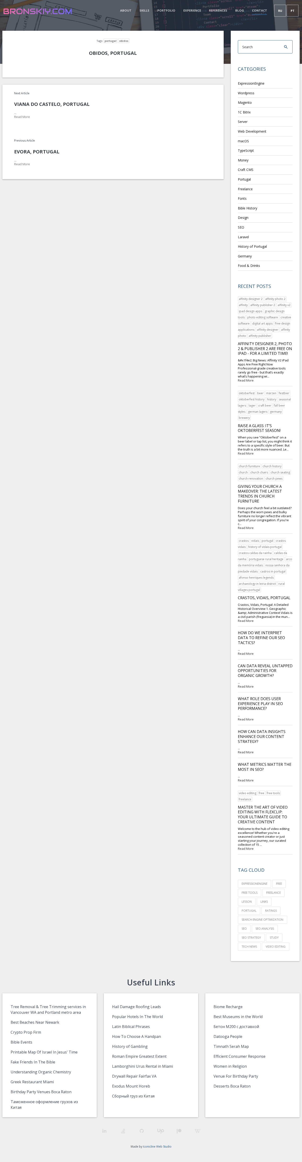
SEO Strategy (251, 938)
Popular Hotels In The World (137, 1016)
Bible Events (21, 1042)
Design (243, 217)
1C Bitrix (244, 112)
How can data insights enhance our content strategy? (261, 736)
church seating (280, 472)
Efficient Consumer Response (239, 1056)
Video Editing (247, 793)
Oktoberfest (247, 393)
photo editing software (262, 317)
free (261, 793)
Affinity (243, 305)
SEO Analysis (265, 929)
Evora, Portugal (36, 151)
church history (272, 466)
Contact (259, 10)
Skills (144, 10)
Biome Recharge (228, 1006)
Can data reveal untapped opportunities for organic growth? (265, 670)
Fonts (242, 198)
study (274, 938)
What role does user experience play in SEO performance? (260, 703)
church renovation (251, 479)
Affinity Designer (267, 330)
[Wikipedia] (197, 1131)
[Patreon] (179, 1131)
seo (244, 929)
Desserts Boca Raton (232, 1086)
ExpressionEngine (251, 83)
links (264, 902)
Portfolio (166, 10)
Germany (245, 256)
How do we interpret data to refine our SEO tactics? (261, 637)
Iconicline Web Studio (157, 1147)
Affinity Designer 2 (251, 299)
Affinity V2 (284, 305)
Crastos (244, 541)
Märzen (271, 393)
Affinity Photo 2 (275, 299)
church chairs (259, 472)
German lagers (257, 412)
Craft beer (264, 405)
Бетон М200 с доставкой (236, 1026)
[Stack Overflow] (123, 1131)
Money (243, 160)
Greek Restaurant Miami (32, 1081)
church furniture (249, 466)
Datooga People (228, 1036)
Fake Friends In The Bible (33, 1062)
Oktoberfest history (251, 399)
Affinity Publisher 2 (262, 305)
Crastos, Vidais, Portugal (264, 597)
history (271, 399)
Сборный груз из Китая (133, 1096)
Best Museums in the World (238, 1016)
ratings (271, 911)
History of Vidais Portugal (265, 547)
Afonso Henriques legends (256, 578)
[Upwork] (160, 1131)
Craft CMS (245, 169)
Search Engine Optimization (262, 920)
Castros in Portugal (272, 571)
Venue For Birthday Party (236, 1076)
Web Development (252, 131)
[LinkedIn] (104, 1131)
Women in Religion (230, 1066)
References (218, 10)
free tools (273, 793)
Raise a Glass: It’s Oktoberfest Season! (259, 428)
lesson (247, 902)
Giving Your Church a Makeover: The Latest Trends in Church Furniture (260, 494)
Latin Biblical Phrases (131, 1026)
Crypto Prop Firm (26, 1032)
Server (242, 121)
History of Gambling (130, 1046)
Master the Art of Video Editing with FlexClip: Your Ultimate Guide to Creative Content (263, 814)
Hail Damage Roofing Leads (136, 1006)
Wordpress (246, 93)
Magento (245, 102)
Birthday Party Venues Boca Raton (41, 1091)
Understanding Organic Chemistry (41, 1072)
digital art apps (262, 323)
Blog (239, 10)
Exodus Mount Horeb (131, 1086)
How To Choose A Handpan (136, 1036)
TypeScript (246, 150)
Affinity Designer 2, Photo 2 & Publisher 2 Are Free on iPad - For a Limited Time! (265, 348)
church (243, 472)
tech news (249, 947)
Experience (192, 10)
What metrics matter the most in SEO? (264, 767)
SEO (241, 227)
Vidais (255, 541)
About (125, 10)
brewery (244, 418)
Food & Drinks (249, 265)
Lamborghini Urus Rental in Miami (142, 1066)
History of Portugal (252, 246)
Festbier (284, 393)
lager (252, 405)
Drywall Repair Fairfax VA (134, 1076)
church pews (274, 479)
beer (260, 393)
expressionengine (254, 884)
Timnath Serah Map (231, 1046)
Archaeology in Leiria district (257, 584)
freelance (245, 799)
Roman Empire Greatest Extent (139, 1056)
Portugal (111, 41)
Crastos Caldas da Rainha (255, 553)
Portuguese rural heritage (266, 559)
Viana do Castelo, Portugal (52, 104)
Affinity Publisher (260, 336)
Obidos (123, 41)
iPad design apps (250, 311)
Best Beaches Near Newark (35, 1022)
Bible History (247, 208)
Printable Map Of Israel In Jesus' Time (44, 1052)
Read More (22, 117)
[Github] (141, 1131)
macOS (243, 141)
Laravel (243, 237)
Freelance (245, 189)
